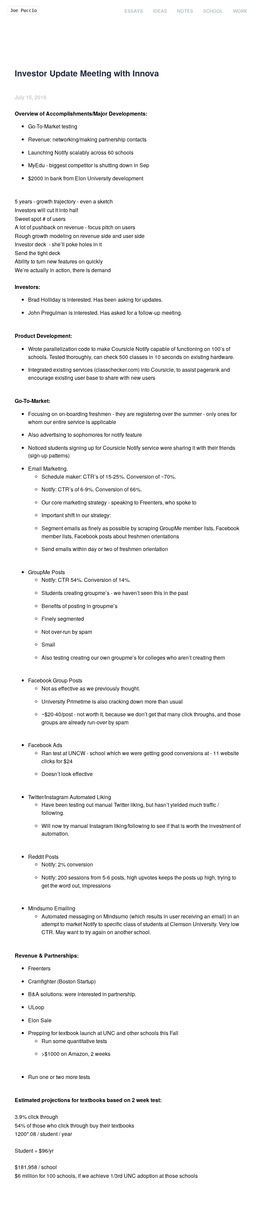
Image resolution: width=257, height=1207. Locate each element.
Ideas (160, 11)
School (213, 11)
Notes (185, 11)
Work (240, 11)
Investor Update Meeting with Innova (87, 73)
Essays (133, 11)
